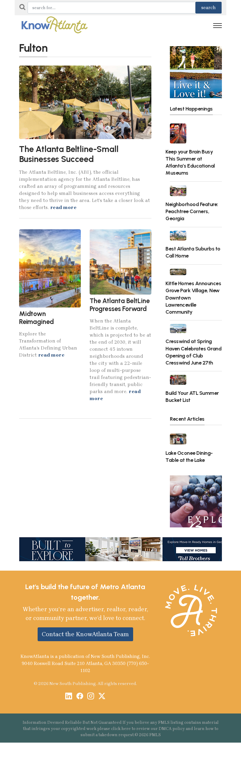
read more (63, 207)
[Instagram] (90, 696)
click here (121, 728)
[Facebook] (79, 696)
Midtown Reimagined (36, 318)
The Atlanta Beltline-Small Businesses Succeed (68, 154)
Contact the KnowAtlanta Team (85, 634)
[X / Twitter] (101, 696)
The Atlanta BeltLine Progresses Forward (120, 305)
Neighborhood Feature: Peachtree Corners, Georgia (191, 211)
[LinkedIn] (68, 696)
